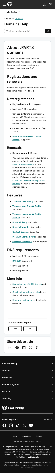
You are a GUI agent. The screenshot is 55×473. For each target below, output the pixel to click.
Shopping (6, 398)
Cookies (39, 436)
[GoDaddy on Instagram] (11, 427)
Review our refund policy (24, 300)
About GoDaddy (9, 363)
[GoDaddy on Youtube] (31, 427)
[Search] (48, 31)
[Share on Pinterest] (37, 347)
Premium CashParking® (23, 237)
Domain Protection (21, 227)
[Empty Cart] (50, 4)
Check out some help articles (26, 292)
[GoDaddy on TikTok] (17, 427)
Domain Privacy (19, 222)
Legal (15, 436)
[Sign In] (44, 4)
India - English (9, 419)
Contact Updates (20, 232)
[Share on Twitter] (30, 347)
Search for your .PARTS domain (27, 284)
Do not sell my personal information (27, 441)
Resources (7, 377)
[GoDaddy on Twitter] (24, 427)
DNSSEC (16, 261)
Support (6, 370)
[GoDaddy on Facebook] (4, 427)
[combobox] (24, 31)
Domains (19, 18)
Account (6, 391)
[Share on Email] (10, 347)
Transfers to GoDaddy (22, 201)
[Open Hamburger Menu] (3, 4)
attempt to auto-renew (23, 164)
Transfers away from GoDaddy (26, 206)
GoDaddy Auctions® (22, 241)
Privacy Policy (26, 436)
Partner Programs (10, 384)
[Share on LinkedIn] (23, 347)
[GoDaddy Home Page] (13, 408)
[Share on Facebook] (17, 347)
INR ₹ (47, 419)
